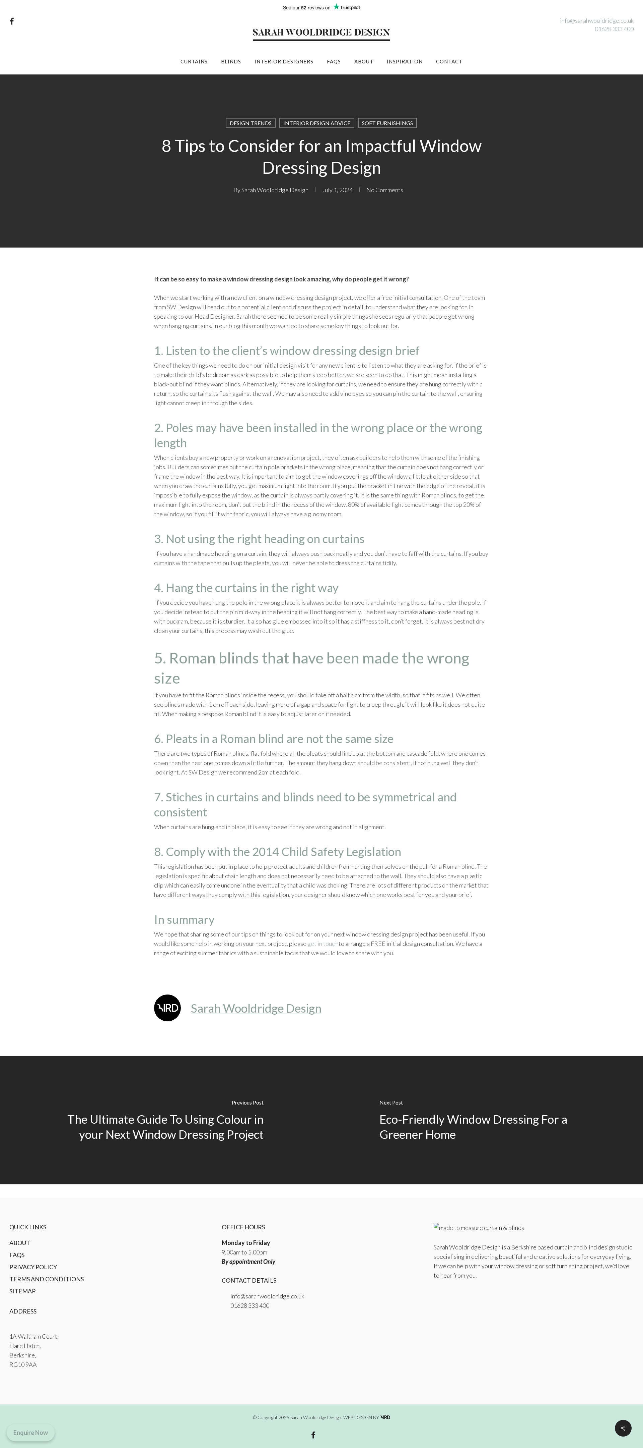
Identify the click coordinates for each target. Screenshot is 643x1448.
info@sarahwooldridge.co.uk (597, 20)
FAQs (16, 1254)
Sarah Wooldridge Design (274, 190)
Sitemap (22, 1291)
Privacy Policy (33, 1267)
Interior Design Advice (316, 123)
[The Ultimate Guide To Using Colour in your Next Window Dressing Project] (161, 1120)
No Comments (384, 190)
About (19, 1242)
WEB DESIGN (357, 1417)
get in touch (322, 943)
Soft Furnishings (387, 123)
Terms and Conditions (46, 1279)
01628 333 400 (614, 29)
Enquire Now (30, 1432)
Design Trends (251, 123)
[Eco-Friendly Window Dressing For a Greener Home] (482, 1120)
